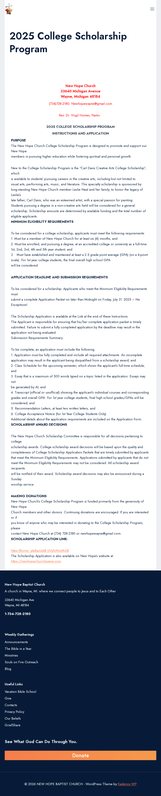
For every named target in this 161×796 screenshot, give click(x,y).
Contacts (11, 705)
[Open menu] (152, 8)
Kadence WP (127, 784)
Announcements (16, 642)
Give (8, 698)
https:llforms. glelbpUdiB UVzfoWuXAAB (40, 550)
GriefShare (12, 725)
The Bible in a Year (18, 648)
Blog (8, 668)
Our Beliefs (13, 718)
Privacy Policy (14, 711)
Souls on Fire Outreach (21, 662)
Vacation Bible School (20, 691)
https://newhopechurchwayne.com (36, 561)
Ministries (11, 655)
